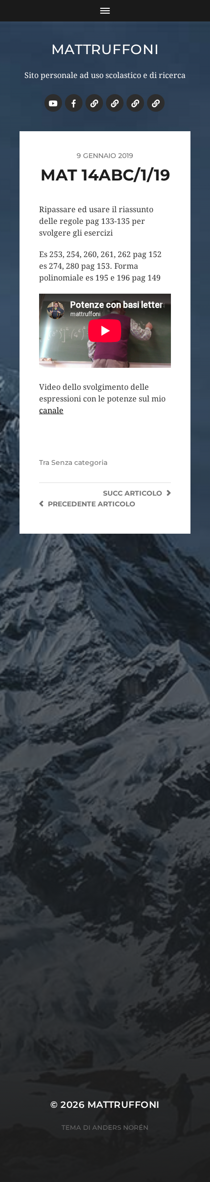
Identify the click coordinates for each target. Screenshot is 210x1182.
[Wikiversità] (115, 103)
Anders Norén (120, 1127)
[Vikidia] (135, 103)
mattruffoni (105, 49)
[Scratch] (94, 103)
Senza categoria (79, 462)
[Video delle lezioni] (53, 103)
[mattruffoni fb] (74, 103)
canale (51, 410)
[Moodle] (156, 103)
